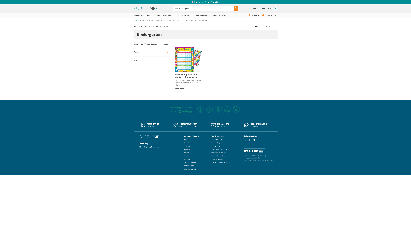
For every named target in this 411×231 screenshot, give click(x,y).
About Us (187, 156)
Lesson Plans (159, 20)
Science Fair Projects (189, 20)
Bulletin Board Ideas (146, 20)
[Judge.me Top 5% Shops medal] (227, 109)
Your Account (189, 143)
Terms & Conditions (250, 156)
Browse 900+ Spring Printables (207, 2)
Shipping (187, 146)
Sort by (257, 26)
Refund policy (189, 166)
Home (136, 26)
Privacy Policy (262, 156)
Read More (179, 88)
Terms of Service (190, 162)
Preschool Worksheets (218, 156)
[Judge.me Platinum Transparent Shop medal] (209, 109)
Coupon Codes (189, 159)
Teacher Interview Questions (221, 162)
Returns (187, 153)
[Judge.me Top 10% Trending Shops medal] (236, 109)
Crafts (178, 20)
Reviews (187, 149)
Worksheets (170, 20)
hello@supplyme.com (150, 147)
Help (185, 139)
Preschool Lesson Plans (219, 153)
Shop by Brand (201, 15)
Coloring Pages (203, 20)
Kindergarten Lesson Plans (220, 149)
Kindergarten (145, 26)
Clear (166, 45)
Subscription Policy (190, 169)
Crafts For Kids (216, 146)
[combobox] (203, 8)
